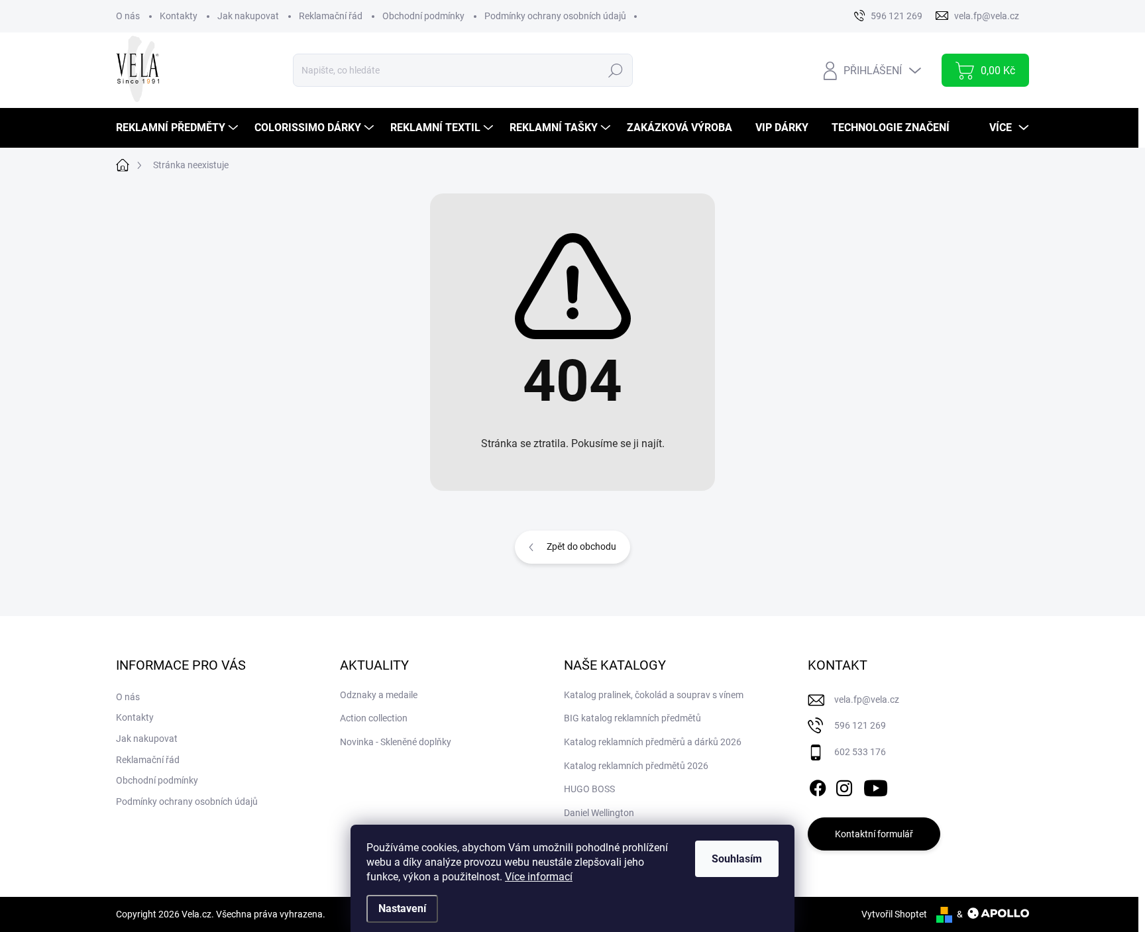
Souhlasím (737, 859)
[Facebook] (818, 786)
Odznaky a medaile (378, 695)
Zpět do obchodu (581, 546)
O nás (128, 16)
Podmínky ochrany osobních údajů (555, 16)
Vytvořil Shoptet (894, 914)
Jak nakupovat (248, 16)
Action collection (374, 718)
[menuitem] (178, 128)
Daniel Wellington (599, 812)
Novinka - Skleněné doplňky (395, 742)
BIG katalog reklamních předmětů (632, 718)
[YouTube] (876, 786)
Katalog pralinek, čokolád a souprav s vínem (653, 695)
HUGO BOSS (589, 789)
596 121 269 (860, 725)
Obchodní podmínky (423, 16)
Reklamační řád (330, 16)
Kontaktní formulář (874, 834)
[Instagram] (844, 786)
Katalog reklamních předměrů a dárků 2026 (652, 742)
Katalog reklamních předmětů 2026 (636, 765)
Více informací (538, 876)
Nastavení (402, 908)
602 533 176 (860, 752)
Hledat (615, 70)
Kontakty (178, 16)
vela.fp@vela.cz (866, 699)
